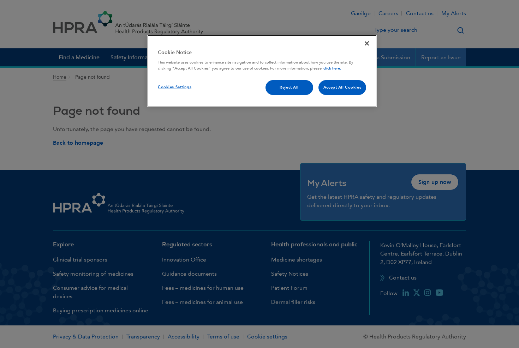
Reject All (289, 87)
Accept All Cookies (342, 87)
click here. (332, 68)
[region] (262, 71)
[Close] (367, 43)
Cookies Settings (174, 87)
